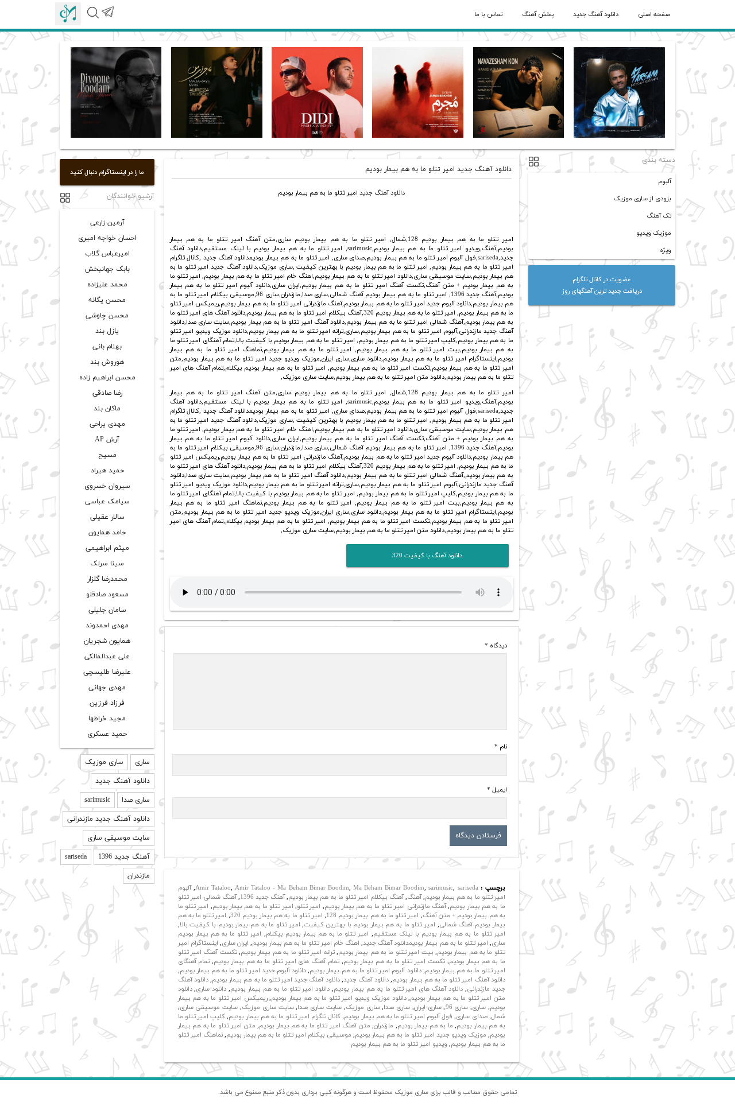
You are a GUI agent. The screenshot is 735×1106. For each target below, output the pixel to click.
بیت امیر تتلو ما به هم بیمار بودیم (386, 952)
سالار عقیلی (107, 517)
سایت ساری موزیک (268, 1007)
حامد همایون (107, 532)
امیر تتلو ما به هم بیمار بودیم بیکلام (317, 933)
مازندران (383, 1025)
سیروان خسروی (107, 486)
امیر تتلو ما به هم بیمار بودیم (252, 906)
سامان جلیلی (107, 610)
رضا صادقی (107, 393)
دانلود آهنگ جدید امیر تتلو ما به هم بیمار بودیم (276, 979)
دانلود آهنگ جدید (595, 14)
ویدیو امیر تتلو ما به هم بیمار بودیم (399, 1044)
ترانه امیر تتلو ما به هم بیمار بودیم (288, 952)
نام (500, 746)
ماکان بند (107, 408)
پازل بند (107, 331)
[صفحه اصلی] (68, 13)
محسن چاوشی (107, 315)
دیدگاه (496, 645)
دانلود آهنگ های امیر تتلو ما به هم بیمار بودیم (398, 989)
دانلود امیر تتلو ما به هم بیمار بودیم (280, 989)
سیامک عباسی (107, 501)
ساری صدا (397, 1007)
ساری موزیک (363, 1007)
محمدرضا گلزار (107, 579)
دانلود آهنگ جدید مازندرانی (108, 819)
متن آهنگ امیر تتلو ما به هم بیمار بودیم (314, 1025)
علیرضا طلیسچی (107, 672)
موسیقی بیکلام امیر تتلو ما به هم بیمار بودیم (288, 1034)
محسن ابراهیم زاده (107, 377)
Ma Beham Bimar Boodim (388, 887)
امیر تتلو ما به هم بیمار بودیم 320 (276, 915)
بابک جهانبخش (107, 269)
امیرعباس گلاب (107, 253)
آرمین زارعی (107, 222)
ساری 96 (457, 1007)
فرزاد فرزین (107, 703)
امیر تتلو (308, 906)
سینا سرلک (107, 563)
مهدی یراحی (107, 424)
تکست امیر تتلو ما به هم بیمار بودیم (394, 961)
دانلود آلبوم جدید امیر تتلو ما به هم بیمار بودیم (243, 970)
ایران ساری (235, 943)
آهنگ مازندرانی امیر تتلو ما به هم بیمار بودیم (385, 906)
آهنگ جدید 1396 (262, 897)
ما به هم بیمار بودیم (425, 1025)
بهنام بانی (107, 346)
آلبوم (664, 181)
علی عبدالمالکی (107, 656)
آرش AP (107, 439)
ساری (479, 1007)
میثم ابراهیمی (107, 548)
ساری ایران (428, 1007)
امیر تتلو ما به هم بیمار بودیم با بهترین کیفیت (369, 924)
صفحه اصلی (654, 14)
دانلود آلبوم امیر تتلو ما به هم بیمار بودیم (365, 970)
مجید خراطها (107, 718)
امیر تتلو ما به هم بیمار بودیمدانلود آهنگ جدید (425, 943)
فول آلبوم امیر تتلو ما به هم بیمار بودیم (398, 1016)
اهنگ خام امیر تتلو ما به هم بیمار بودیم (305, 943)
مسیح (107, 455)
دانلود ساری (211, 989)
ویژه (665, 250)
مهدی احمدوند (107, 625)
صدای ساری (471, 1016)
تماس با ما (488, 14)
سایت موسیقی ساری (209, 1007)
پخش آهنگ (538, 14)
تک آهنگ (659, 215)
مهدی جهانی (107, 687)
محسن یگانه (107, 300)
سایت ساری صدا (319, 1007)
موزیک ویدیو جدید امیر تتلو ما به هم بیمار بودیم (420, 1034)
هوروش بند (107, 362)
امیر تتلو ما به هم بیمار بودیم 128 (372, 915)
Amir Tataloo (213, 887)
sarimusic (440, 887)
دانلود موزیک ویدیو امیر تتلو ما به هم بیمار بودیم (339, 998)
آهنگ (414, 897)
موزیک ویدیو (653, 233)
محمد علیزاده (107, 284)
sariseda (468, 887)
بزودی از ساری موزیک (642, 198)
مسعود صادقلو (107, 594)
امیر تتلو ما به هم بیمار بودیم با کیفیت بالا (240, 924)
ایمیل (497, 789)
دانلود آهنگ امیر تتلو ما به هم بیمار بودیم (448, 979)
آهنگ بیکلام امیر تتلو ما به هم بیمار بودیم (346, 897)
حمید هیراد (107, 470)
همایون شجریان (107, 641)
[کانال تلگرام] (107, 18)
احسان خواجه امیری (107, 238)
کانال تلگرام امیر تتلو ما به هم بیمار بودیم (285, 1016)
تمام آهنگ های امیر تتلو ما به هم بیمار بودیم (276, 961)
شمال (498, 1016)
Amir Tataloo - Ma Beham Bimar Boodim (292, 887)
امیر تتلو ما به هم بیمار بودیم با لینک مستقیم (439, 933)
